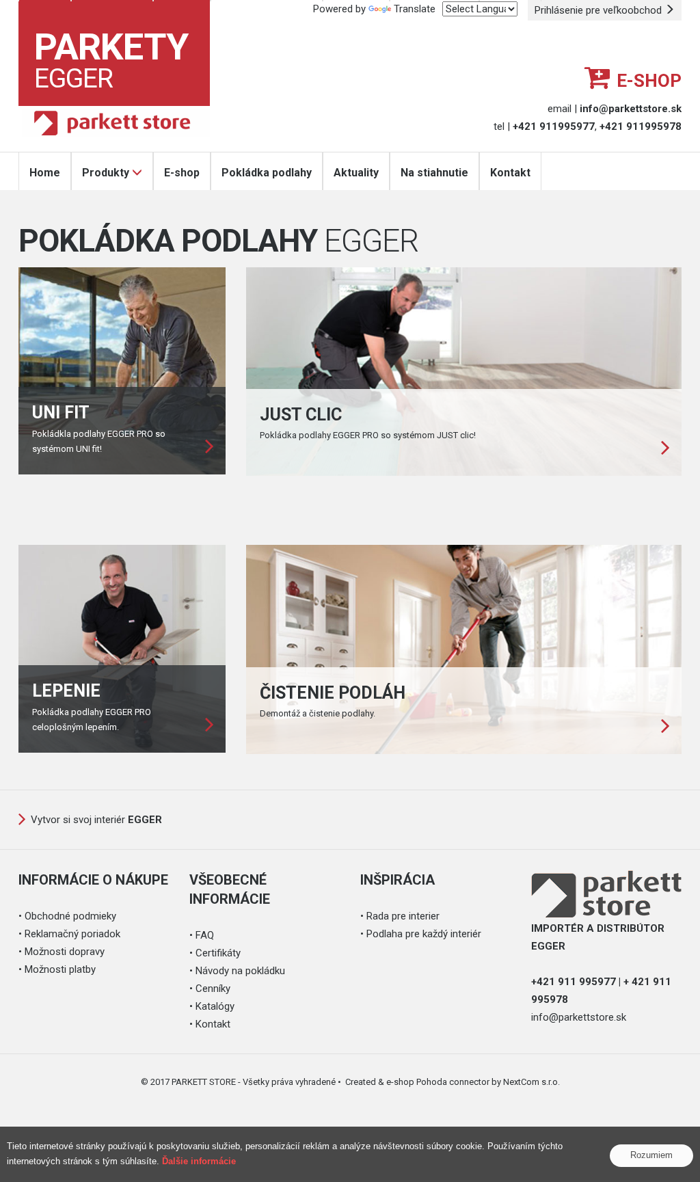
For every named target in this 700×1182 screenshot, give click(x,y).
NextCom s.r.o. (531, 1082)
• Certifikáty (215, 953)
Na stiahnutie (434, 172)
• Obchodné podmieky (67, 916)
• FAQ (201, 935)
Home (44, 172)
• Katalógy (211, 1006)
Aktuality (356, 172)
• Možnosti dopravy (61, 951)
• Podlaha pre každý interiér (420, 934)
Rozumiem (651, 1155)
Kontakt (510, 172)
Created (360, 1082)
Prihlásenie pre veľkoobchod (599, 10)
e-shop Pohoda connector (437, 1082)
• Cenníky (209, 988)
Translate (414, 9)
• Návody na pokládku (237, 971)
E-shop (182, 172)
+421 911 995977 (573, 982)
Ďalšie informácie (199, 1161)
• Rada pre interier (400, 916)
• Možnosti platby (57, 969)
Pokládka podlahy (266, 172)
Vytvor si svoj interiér (96, 820)
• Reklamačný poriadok (69, 934)
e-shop (649, 80)
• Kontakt (209, 1024)
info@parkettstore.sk (578, 1017)
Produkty (105, 172)
